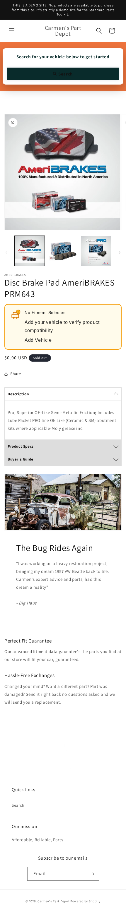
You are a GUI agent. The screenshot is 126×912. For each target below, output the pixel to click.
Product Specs (21, 446)
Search (18, 805)
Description (18, 393)
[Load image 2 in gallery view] (63, 251)
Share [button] (15, 373)
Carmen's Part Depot (53, 901)
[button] (11, 30)
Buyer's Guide (20, 459)
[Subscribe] (92, 874)
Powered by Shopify (85, 901)
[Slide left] (6, 252)
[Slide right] (119, 252)
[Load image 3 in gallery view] (96, 251)
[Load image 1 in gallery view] (29, 251)
